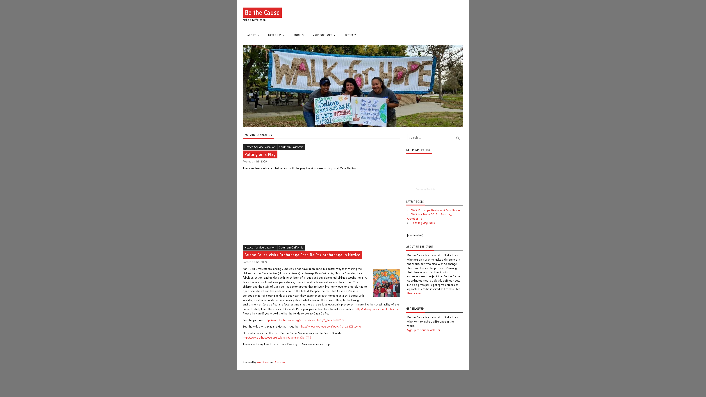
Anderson (280, 362)
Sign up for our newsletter (423, 330)
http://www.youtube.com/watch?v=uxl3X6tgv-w (331, 326)
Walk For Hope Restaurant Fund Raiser (435, 210)
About (251, 35)
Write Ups (274, 35)
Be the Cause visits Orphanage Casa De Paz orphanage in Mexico (302, 254)
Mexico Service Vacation (260, 147)
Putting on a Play (260, 154)
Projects (350, 35)
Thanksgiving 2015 (423, 223)
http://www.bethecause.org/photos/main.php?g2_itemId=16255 (304, 320)
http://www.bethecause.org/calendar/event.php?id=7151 (278, 337)
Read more (414, 293)
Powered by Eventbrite (425, 189)
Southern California (291, 147)
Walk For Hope (322, 35)
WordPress (263, 362)
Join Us (299, 35)
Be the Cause (262, 13)
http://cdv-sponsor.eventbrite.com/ (377, 309)
